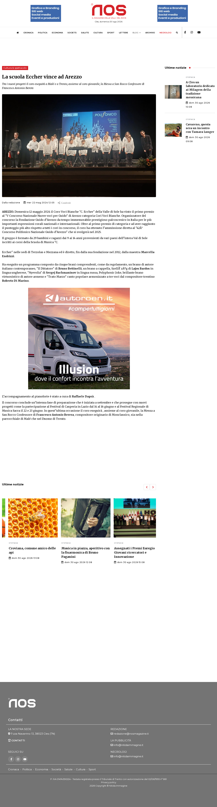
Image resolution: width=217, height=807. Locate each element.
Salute (68, 769)
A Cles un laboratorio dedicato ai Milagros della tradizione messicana (200, 90)
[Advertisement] (79, 452)
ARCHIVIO (150, 32)
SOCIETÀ (71, 32)
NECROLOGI (165, 32)
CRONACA (28, 32)
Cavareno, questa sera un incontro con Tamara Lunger (200, 128)
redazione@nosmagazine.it (131, 733)
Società (56, 769)
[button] (147, 487)
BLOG (135, 32)
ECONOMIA (57, 32)
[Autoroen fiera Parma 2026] (79, 338)
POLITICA (42, 32)
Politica (27, 769)
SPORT (110, 32)
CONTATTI (18, 740)
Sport (92, 769)
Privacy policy (108, 782)
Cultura (80, 769)
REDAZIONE (119, 729)
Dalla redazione (11, 202)
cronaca (6, 543)
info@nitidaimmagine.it (128, 745)
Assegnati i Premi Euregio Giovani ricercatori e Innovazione (127, 552)
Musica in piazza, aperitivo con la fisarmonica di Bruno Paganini (79, 552)
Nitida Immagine (118, 785)
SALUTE (85, 32)
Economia (41, 769)
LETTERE (123, 32)
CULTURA (98, 32)
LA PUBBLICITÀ (121, 740)
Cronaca (13, 769)
